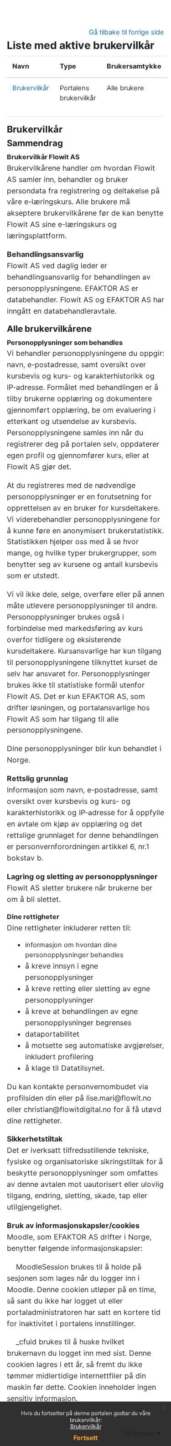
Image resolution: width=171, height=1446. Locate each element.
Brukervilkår (85, 1426)
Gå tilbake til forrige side (126, 32)
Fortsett (85, 1437)
